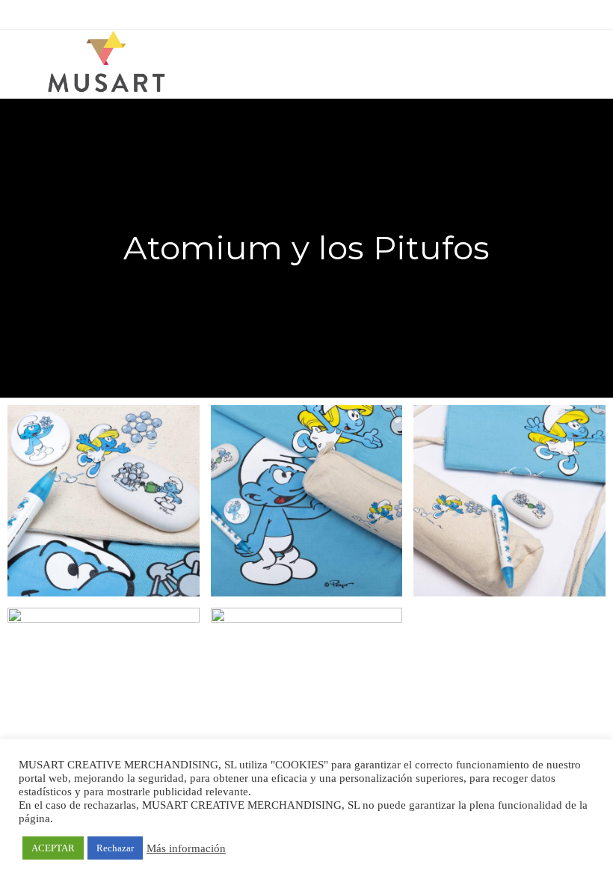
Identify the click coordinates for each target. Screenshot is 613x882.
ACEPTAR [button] (53, 848)
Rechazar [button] (115, 848)
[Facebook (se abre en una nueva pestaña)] (283, 12)
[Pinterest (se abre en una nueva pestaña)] (300, 12)
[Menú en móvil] (577, 57)
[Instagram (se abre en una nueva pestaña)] (317, 12)
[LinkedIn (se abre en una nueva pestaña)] (332, 12)
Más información (186, 848)
